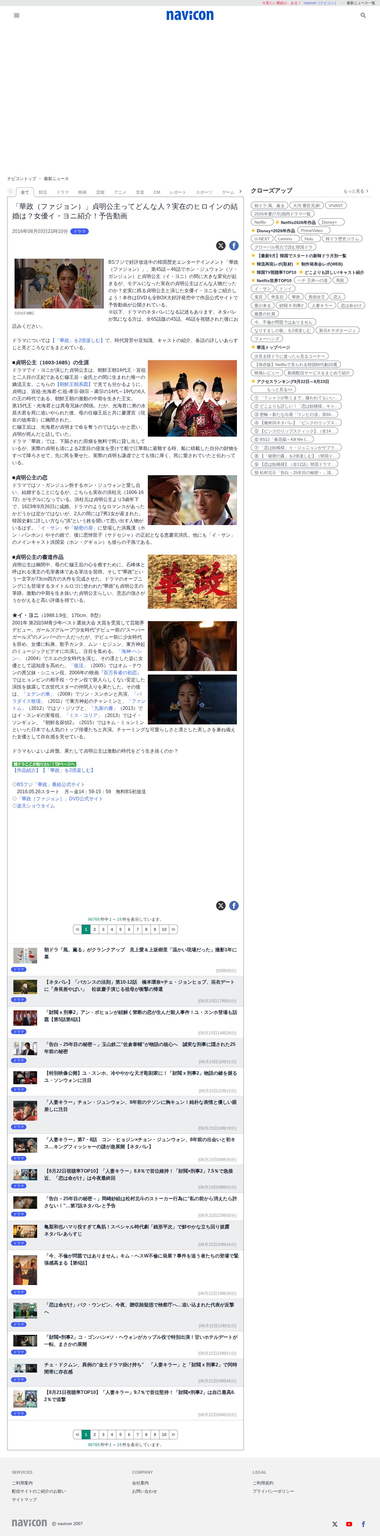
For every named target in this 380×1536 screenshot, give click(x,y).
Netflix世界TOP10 (274, 280)
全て (25, 192)
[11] (173, 929)
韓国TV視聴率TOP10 (276, 272)
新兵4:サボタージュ (337, 330)
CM (157, 192)
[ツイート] (221, 245)
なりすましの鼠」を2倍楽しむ (282, 330)
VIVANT (336, 205)
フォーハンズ (266, 338)
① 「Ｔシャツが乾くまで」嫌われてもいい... (296, 397)
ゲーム (228, 192)
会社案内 (140, 1483)
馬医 (340, 280)
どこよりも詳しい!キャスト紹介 (334, 272)
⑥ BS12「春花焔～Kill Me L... (282, 439)
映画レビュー (266, 373)
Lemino (287, 238)
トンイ (285, 288)
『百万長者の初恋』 (120, 672)
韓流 (43, 192)
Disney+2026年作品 (276, 230)
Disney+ (331, 222)
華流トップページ (273, 347)
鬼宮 (258, 297)
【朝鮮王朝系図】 (74, 384)
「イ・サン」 (50, 527)
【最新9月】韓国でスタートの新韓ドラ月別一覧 (301, 255)
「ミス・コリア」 (83, 715)
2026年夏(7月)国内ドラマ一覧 (282, 214)
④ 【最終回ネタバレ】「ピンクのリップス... (296, 422)
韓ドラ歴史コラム (342, 238)
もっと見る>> (273, 389)
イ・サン (262, 288)
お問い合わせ (144, 1491)
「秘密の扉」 (83, 527)
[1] (77, 929)
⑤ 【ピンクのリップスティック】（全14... (294, 431)
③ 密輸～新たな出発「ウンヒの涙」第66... (294, 414)
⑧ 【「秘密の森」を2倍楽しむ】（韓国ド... (295, 456)
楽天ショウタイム (36, 805)
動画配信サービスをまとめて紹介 (319, 373)
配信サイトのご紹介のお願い (39, 1491)
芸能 (100, 192)
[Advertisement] (190, 69)
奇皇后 (277, 297)
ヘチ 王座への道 (312, 280)
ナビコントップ (21, 178)
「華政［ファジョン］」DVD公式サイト (60, 798)
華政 (296, 297)
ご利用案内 (22, 1483)
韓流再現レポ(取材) (275, 264)
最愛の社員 (264, 313)
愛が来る (262, 305)
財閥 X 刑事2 (291, 305)
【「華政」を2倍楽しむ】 (77, 340)
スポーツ (204, 192)
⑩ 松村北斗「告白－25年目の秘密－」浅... (294, 472)
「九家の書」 (103, 708)
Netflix (262, 222)
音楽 (140, 192)
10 (164, 929)
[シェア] (234, 245)
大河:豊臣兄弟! (306, 205)
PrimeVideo (314, 230)
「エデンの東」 (38, 694)
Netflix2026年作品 (298, 222)
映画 (82, 192)
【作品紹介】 (26, 770)
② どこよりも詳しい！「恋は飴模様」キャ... (296, 406)
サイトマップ (24, 1499)
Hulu (311, 238)
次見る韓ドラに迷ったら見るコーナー (289, 356)
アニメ (120, 192)
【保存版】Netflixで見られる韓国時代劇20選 (295, 364)
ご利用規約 (263, 1483)
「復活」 (78, 665)
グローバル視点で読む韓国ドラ (283, 247)
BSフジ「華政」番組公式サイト (51, 784)
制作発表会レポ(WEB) (322, 264)
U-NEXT (262, 238)
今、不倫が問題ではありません (283, 322)
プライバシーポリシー (273, 1491)
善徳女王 (316, 297)
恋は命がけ (351, 305)
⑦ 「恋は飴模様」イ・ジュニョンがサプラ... (296, 447)
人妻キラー (322, 305)
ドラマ (62, 192)
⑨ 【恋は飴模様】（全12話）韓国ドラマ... (294, 464)
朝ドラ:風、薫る (269, 205)
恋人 (337, 297)
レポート (178, 192)
